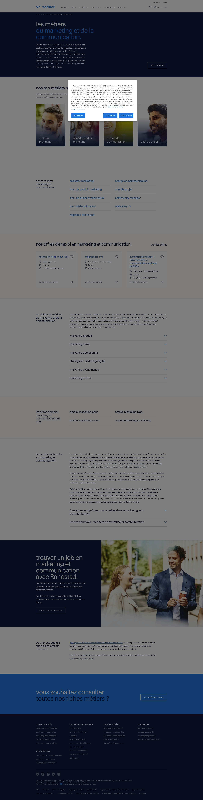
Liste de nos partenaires (77, 109)
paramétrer (78, 116)
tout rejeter (110, 116)
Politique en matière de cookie (115, 107)
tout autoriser (126, 116)
